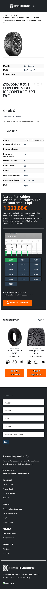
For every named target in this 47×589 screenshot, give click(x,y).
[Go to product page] (14, 336)
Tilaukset (6, 553)
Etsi (5, 442)
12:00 (11, 269)
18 (25, 154)
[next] (40, 84)
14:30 (35, 274)
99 (25, 166)
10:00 (35, 260)
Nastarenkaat (14, 348)
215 (25, 149)
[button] (33, 6)
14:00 (23, 274)
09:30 (23, 260)
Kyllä (26, 175)
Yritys (5, 518)
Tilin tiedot (7, 549)
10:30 (11, 264)
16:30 (11, 284)
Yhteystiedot (8, 522)
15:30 (23, 279)
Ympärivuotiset (9, 493)
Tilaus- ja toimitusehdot (12, 509)
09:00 (11, 260)
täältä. (5, 221)
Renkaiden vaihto (10, 533)
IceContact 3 (29, 70)
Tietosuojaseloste (10, 513)
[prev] (36, 84)
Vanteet (6, 498)
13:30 (11, 274)
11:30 (35, 264)
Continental (29, 66)
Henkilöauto (29, 180)
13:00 (35, 269)
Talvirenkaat (8, 489)
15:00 (11, 279)
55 (25, 144)
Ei (25, 171)
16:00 (35, 279)
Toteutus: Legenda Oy (21, 577)
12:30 (23, 269)
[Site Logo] (20, 6)
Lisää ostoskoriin (19, 302)
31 (6, 253)
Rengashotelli (8, 538)
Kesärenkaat (8, 484)
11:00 (23, 264)
